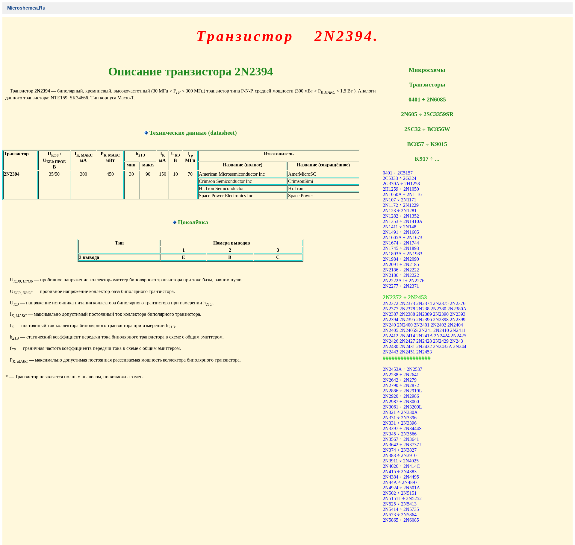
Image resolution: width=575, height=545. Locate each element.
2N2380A (456, 308)
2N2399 (457, 319)
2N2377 (390, 308)
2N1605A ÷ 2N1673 (402, 237)
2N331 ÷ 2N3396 (400, 417)
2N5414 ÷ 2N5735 (401, 509)
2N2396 (424, 319)
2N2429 (441, 341)
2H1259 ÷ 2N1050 (401, 189)
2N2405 (390, 330)
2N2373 (407, 303)
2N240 (389, 324)
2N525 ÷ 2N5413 (400, 503)
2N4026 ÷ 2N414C (401, 466)
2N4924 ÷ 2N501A (401, 487)
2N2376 (457, 303)
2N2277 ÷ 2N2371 (401, 286)
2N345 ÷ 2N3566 (400, 433)
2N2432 (424, 346)
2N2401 (421, 324)
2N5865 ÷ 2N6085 (401, 520)
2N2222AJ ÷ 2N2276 (403, 280)
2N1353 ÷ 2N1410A (403, 221)
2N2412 (390, 335)
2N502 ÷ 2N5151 (400, 493)
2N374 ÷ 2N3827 (400, 450)
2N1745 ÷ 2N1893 (401, 248)
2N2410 (441, 330)
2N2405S (409, 330)
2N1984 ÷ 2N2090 (401, 259)
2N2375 (441, 303)
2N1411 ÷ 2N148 (399, 226)
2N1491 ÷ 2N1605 (401, 232)
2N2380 (438, 308)
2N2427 (407, 341)
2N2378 (407, 308)
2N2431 (407, 346)
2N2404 (455, 324)
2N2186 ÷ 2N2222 (401, 269)
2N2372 (390, 303)
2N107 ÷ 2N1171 (399, 199)
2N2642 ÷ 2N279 (400, 379)
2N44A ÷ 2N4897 (400, 482)
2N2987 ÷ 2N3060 (401, 401)
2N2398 (441, 319)
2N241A (424, 335)
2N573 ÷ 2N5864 (400, 514)
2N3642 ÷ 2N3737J (402, 444)
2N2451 (407, 351)
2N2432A (442, 346)
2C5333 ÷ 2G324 (399, 178)
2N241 (425, 330)
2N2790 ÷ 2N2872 (401, 385)
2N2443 (390, 351)
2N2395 (407, 319)
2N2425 (458, 335)
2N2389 (424, 314)
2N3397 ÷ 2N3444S (402, 428)
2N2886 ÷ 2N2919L (402, 390)
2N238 (422, 308)
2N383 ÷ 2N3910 (400, 455)
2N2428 (424, 341)
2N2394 (390, 319)
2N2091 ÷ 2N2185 (401, 264)
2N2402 (438, 324)
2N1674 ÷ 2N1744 (401, 242)
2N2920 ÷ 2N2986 (401, 396)
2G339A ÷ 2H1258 (401, 183)
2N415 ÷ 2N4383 (400, 471)
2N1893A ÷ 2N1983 (402, 253)
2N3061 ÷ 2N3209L (402, 406)
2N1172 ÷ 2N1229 (401, 205)
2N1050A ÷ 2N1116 (402, 194)
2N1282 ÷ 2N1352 (401, 215)
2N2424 (442, 335)
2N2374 (424, 303)
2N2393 (457, 314)
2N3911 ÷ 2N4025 (401, 460)
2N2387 (390, 314)
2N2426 (390, 341)
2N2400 (405, 324)
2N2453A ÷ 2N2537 (402, 369)
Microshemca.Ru (26, 7)
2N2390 (441, 314)
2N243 (456, 341)
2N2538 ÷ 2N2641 (401, 374)
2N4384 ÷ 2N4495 (401, 476)
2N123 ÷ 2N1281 (400, 210)
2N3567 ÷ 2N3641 (401, 439)
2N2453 (424, 351)
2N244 (459, 346)
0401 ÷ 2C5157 (398, 172)
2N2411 (457, 330)
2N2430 (390, 346)
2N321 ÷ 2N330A (400, 412)
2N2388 (407, 314)
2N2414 (407, 335)
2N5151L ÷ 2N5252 (402, 498)
